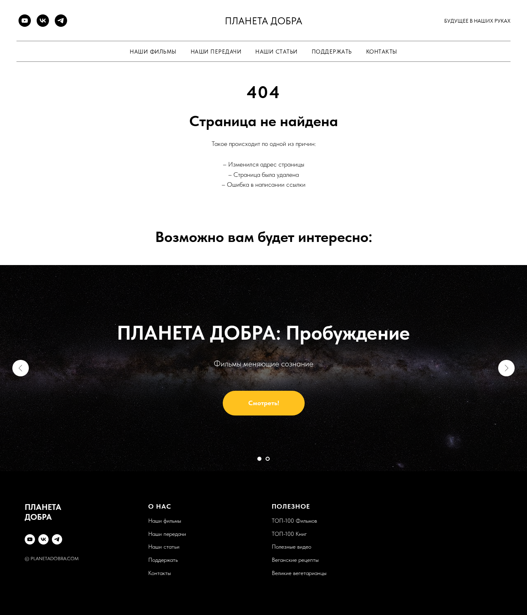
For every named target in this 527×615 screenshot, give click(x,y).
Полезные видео (291, 546)
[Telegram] (61, 20)
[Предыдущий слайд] (20, 368)
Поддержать (332, 51)
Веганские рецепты (295, 559)
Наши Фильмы (153, 51)
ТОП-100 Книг (289, 533)
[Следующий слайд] (506, 368)
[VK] (43, 20)
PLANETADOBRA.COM (54, 558)
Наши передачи (167, 533)
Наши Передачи (216, 51)
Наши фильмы (164, 520)
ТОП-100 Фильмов (294, 520)
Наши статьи (276, 51)
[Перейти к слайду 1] (259, 459)
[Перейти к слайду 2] (268, 459)
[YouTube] (25, 20)
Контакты (381, 51)
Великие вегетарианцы (299, 573)
